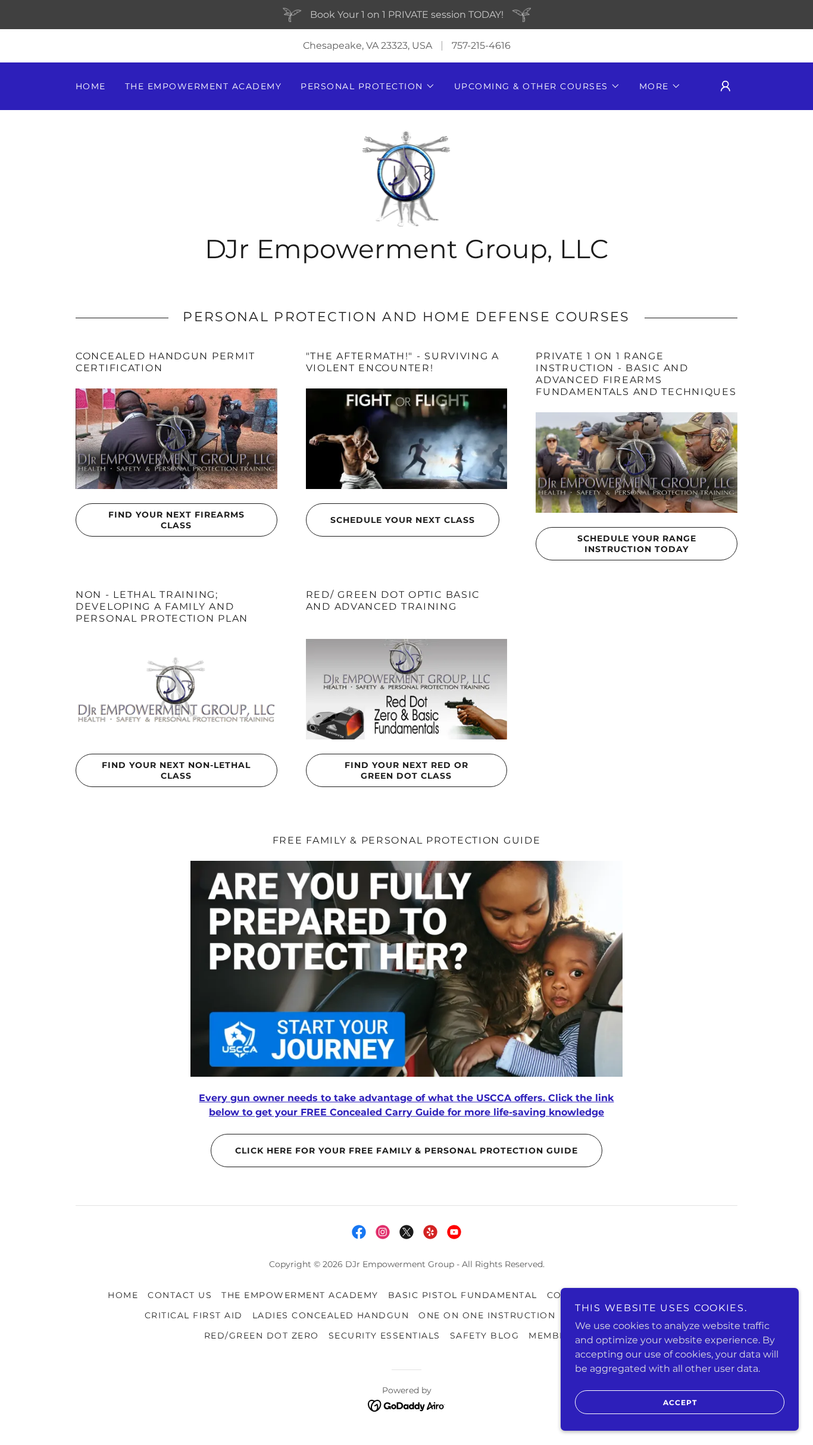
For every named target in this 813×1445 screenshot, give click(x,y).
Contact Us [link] (180, 1295)
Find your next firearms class (176, 520)
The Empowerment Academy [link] (203, 86)
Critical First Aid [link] (194, 1315)
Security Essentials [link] (384, 1335)
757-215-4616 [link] (481, 45)
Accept (680, 1402)
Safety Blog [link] (484, 1335)
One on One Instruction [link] (486, 1315)
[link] (406, 177)
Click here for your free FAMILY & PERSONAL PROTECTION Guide (406, 1150)
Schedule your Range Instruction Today (636, 543)
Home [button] (123, 1295)
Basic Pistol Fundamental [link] (462, 1295)
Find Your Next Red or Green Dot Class (406, 770)
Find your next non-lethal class (176, 770)
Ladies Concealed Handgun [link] (330, 1315)
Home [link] (91, 86)
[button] (367, 86)
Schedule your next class (402, 520)
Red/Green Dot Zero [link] (261, 1335)
